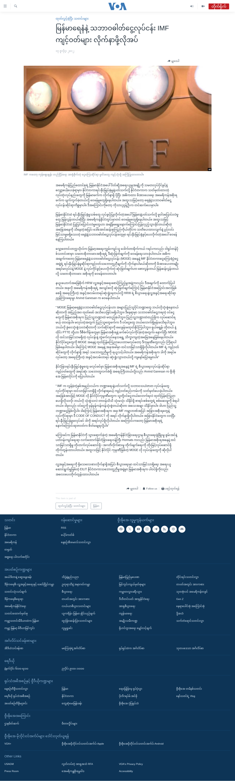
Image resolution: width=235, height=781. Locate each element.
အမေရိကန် (10, 542)
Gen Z (180, 599)
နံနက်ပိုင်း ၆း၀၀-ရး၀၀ (16, 668)
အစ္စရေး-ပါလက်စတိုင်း (17, 556)
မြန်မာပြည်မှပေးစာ (129, 577)
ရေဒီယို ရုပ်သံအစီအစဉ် (17, 696)
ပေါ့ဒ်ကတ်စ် (67, 535)
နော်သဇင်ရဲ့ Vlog (185, 696)
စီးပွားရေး (67, 591)
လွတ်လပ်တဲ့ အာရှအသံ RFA (77, 764)
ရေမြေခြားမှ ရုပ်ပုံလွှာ (130, 688)
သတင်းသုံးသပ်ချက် (15, 591)
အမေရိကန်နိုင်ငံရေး (15, 606)
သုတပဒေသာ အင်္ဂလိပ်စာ (190, 648)
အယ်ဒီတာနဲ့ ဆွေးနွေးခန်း (18, 577)
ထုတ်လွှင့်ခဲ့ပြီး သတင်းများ (72, 18)
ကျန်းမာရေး (125, 613)
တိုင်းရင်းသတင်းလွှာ (187, 577)
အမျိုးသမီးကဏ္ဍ (128, 620)
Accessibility (126, 771)
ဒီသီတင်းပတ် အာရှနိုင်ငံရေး (134, 599)
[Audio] (192, 6)
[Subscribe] (181, 529)
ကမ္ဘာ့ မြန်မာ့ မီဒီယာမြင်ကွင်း (19, 628)
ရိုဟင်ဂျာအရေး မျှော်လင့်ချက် (135, 628)
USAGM (9, 764)
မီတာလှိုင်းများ (69, 723)
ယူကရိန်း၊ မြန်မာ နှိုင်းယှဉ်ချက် (78, 613)
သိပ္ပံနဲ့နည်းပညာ (70, 577)
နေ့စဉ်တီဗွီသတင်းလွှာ (16, 688)
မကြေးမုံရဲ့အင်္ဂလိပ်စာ (73, 648)
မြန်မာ (7, 527)
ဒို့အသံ (180, 613)
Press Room (11, 771)
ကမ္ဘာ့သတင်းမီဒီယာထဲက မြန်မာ (21, 620)
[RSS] (164, 529)
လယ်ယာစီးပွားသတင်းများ (76, 606)
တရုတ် (8, 549)
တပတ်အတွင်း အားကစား (76, 599)
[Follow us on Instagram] (147, 529)
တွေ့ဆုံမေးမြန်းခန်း (72, 703)
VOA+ (7, 743)
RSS (63, 527)
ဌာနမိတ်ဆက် (11, 723)
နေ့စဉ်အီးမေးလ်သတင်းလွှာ (76, 542)
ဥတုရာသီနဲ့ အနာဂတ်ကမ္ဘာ (76, 584)
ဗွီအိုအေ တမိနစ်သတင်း (189, 688)
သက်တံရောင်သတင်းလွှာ (190, 620)
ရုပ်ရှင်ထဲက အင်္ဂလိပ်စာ (131, 648)
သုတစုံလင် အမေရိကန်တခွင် (192, 591)
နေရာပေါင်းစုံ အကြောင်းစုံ (190, 606)
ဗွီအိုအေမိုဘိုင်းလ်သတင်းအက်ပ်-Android (141, 743)
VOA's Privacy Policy (131, 764)
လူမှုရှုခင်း (67, 628)
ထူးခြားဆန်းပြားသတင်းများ (77, 620)
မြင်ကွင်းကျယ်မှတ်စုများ (132, 584)
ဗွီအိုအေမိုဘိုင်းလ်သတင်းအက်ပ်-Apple (83, 743)
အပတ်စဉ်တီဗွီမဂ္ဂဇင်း (15, 703)
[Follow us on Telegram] (155, 529)
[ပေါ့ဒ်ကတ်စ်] (173, 529)
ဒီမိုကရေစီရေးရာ (13, 599)
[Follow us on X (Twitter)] (129, 529)
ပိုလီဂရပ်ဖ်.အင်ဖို (128, 696)
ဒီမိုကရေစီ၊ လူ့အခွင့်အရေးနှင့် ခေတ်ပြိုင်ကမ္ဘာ (29, 584)
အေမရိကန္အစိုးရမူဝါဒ (73, 771)
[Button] (173, 61)
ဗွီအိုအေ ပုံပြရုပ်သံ (129, 703)
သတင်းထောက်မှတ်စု (16, 613)
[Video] (203, 6)
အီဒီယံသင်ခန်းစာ (13, 648)
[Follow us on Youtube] (138, 529)
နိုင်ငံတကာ (10, 535)
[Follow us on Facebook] (121, 529)
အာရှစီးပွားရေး (127, 606)
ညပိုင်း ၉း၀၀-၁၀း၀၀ (73, 668)
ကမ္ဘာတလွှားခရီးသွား (130, 591)
